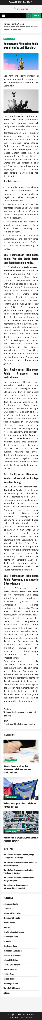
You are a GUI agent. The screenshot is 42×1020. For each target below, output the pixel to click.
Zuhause (7, 992)
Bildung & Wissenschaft (12, 913)
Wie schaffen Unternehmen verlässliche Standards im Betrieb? (18, 871)
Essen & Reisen (9, 922)
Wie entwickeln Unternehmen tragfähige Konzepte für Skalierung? (19, 856)
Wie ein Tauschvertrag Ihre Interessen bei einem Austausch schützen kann (18, 769)
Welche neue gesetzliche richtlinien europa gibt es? (20, 805)
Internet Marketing (11, 960)
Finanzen (7, 927)
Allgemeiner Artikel (11, 903)
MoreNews (14, 1017)
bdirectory (8, 1005)
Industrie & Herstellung (12, 955)
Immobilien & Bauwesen (13, 950)
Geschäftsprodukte (11, 936)
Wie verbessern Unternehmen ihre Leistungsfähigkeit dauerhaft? (17, 887)
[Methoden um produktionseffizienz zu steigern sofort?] (21, 822)
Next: (20, 722)
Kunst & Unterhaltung (12, 964)
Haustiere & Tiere (10, 946)
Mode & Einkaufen (10, 969)
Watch (36, 15)
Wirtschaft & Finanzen (12, 988)
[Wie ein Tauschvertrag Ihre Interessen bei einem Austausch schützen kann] (21, 751)
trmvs (6, 1002)
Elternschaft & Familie (12, 917)
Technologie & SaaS (11, 983)
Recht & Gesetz (9, 39)
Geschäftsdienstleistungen (14, 932)
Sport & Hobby (9, 978)
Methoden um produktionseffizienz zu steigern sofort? (21, 839)
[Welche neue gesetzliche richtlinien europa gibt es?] (21, 788)
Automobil (7, 908)
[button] (3, 15)
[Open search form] (23, 15)
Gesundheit (8, 941)
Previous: (20, 712)
